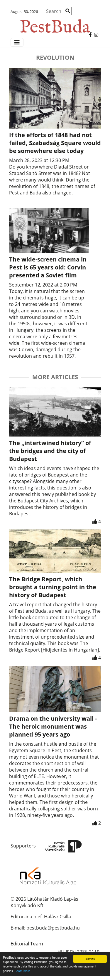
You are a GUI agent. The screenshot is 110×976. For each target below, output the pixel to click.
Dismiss (90, 959)
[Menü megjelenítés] (17, 42)
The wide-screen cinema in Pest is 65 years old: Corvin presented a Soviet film (48, 267)
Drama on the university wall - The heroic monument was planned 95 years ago (53, 726)
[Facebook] (90, 34)
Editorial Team (27, 943)
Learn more (22, 971)
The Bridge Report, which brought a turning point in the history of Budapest (52, 587)
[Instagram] (96, 34)
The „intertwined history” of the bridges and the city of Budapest (50, 451)
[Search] (68, 11)
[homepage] (55, 23)
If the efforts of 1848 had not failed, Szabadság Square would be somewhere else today (55, 143)
